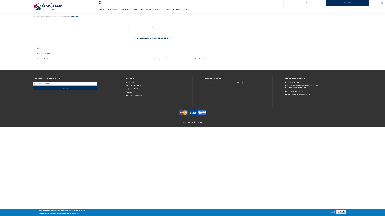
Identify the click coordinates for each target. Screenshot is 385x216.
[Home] (48, 7)
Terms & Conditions (133, 95)
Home (36, 17)
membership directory (50, 17)
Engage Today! (131, 89)
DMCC (168, 9)
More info (75, 213)
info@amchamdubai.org (300, 94)
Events (128, 92)
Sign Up (64, 88)
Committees (126, 9)
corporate (65, 17)
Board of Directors (133, 85)
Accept (332, 212)
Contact (186, 9)
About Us (129, 82)
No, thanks (341, 212)
